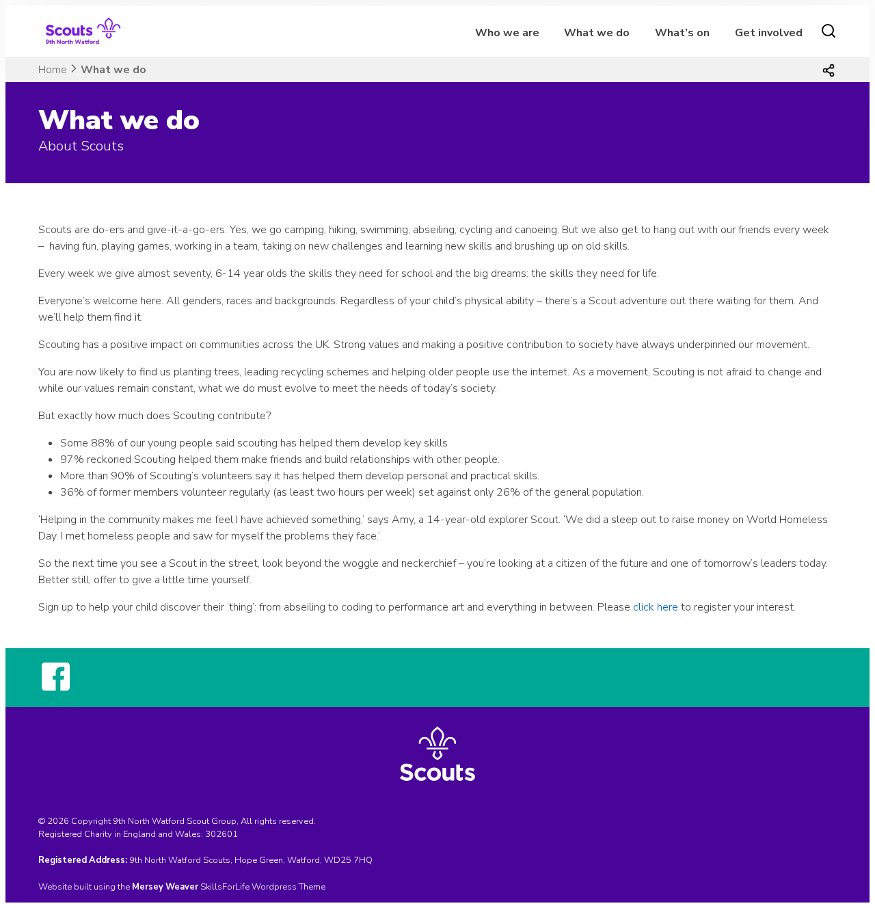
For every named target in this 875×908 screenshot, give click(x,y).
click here (655, 607)
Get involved (769, 32)
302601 (221, 834)
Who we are (507, 32)
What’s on (682, 32)
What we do (597, 32)
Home (52, 69)
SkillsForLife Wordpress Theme (262, 887)
